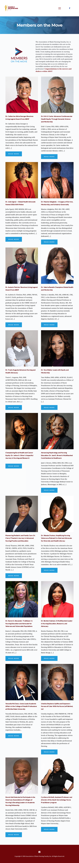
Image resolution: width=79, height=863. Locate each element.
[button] (59, 8)
